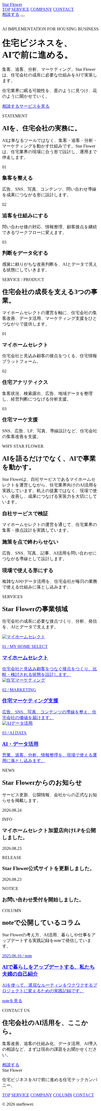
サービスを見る (34, 106)
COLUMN (62, 1095)
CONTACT (63, 9)
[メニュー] (22, 16)
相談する (10, 14)
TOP (6, 9)
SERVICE (20, 9)
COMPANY (41, 9)
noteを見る (12, 1000)
